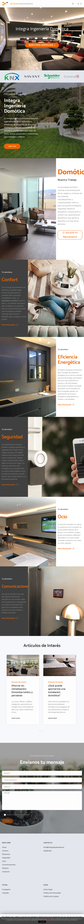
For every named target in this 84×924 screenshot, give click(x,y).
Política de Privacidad (52, 894)
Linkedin (5, 894)
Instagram (6, 891)
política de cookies (49, 920)
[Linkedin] (78, 3)
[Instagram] (81, 3)
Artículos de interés (40, 682)
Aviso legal (47, 891)
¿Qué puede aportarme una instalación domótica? (41, 691)
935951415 (47, 852)
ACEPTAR (42, 921)
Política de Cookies (51, 898)
